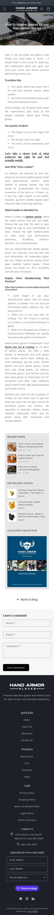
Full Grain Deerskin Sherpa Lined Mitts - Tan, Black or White (31, 491)
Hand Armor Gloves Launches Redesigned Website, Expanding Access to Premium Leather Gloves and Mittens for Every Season (31, 468)
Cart (27, 763)
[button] (4, 9)
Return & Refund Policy (27, 806)
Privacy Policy (27, 792)
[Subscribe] (44, 877)
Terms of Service (27, 820)
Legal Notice (27, 813)
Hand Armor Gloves (21, 908)
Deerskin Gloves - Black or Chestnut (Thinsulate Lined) (31, 515)
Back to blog (29, 599)
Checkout (27, 770)
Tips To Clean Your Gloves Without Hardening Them (30, 445)
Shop (27, 776)
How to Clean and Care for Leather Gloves (31, 456)
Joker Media (33, 911)
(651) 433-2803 (29, 844)
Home (27, 719)
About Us (27, 726)
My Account (27, 756)
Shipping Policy (27, 799)
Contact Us (27, 740)
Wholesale (27, 733)
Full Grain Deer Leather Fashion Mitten (29, 503)
